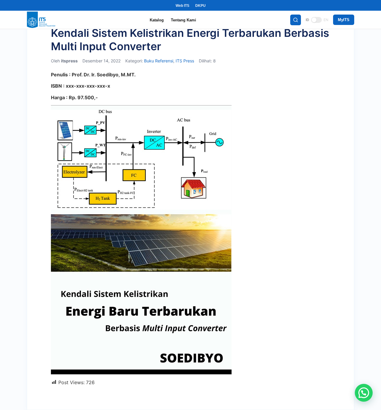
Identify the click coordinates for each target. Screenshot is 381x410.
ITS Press (185, 60)
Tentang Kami (183, 20)
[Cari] (295, 20)
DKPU (200, 6)
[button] (364, 393)
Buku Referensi (158, 60)
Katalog (157, 20)
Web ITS (182, 6)
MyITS (343, 20)
